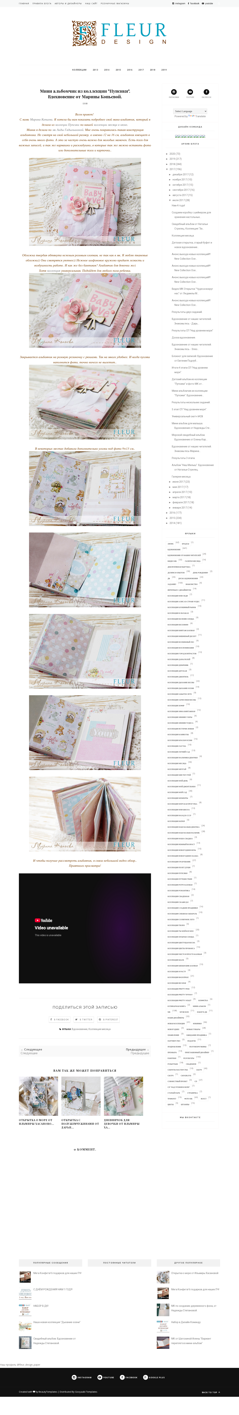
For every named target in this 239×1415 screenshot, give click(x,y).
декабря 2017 (180, 174)
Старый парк (174, 1093)
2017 (141, 70)
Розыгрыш (173, 1064)
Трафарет (172, 1099)
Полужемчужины (197, 1047)
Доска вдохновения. (184, 337)
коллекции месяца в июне (110, 124)
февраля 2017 (181, 502)
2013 (95, 70)
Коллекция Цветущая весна (181, 943)
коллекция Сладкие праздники (183, 908)
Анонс (171, 544)
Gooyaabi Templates (86, 1391)
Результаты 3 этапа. (183, 458)
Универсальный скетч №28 (187, 416)
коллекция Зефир (176, 706)
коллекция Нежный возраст (181, 844)
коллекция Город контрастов (182, 653)
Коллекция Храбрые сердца (181, 937)
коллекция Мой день (178, 781)
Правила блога (42, 3)
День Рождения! (200, 573)
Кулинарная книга (177, 1006)
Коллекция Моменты (178, 798)
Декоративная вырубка (179, 567)
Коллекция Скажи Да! (178, 902)
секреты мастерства (178, 1070)
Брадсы (185, 544)
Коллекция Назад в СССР (179, 815)
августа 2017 (180, 195)
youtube (190, 97)
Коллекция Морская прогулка (182, 804)
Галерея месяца (193, 561)
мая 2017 (178, 487)
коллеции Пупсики (67, 124)
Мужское (184, 1012)
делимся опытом (176, 573)
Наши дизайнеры (176, 1018)
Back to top (210, 1392)
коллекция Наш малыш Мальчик (184, 833)
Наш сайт (91, 3)
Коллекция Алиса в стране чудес (184, 601)
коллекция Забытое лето (180, 694)
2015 (118, 70)
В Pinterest (110, 1019)
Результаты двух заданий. (187, 312)
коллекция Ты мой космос (181, 931)
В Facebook (61, 1019)
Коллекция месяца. (183, 235)
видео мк (172, 561)
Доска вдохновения (188, 578)
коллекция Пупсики (177, 873)
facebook (206, 97)
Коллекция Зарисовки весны (182, 700)
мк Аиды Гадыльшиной (67, 130)
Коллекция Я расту (177, 971)
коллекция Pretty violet (179, 1000)
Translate (200, 116)
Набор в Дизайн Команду (186, 1322)
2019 (164, 70)
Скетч (199, 1070)
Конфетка (203, 1000)
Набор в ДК (202, 1012)
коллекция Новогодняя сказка (183, 856)
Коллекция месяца (100, 1029)
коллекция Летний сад (179, 752)
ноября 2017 (180, 179)
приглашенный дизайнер (197, 1052)
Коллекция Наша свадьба (180, 838)
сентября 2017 (181, 189)
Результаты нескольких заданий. (191, 402)
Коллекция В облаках (178, 613)
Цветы (171, 1104)
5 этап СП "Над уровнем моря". (189, 409)
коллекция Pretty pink (179, 989)
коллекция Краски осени (180, 740)
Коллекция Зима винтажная (181, 711)
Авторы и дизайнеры (68, 3)
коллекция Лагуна (177, 746)
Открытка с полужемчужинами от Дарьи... (80, 1123)
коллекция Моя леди (178, 596)
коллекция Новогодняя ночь (182, 850)
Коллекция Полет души (179, 867)
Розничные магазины (115, 3)
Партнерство (174, 1041)
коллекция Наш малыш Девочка (183, 827)
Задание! (172, 584)
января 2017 (180, 507)
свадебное (191, 1064)
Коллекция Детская (177, 671)
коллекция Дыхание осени (181, 688)
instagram (174, 97)
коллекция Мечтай (177, 769)
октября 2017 (180, 184)
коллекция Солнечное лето (181, 919)
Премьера (172, 1052)
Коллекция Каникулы (178, 734)
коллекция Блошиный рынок (182, 607)
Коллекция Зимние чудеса (180, 723)
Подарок (191, 1041)
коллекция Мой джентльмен (181, 786)
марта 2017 (179, 497)
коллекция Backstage (178, 977)
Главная (24, 3)
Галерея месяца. (181, 476)
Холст (203, 1099)
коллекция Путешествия (180, 879)
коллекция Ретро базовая (180, 885)
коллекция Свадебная (178, 896)
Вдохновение (79, 1029)
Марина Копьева (41, 119)
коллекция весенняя (178, 625)
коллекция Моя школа (179, 810)
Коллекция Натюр (176, 821)
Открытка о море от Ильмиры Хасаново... (36, 1121)
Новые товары (193, 1029)
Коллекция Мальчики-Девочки (183, 758)
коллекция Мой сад (177, 792)
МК (169, 1012)
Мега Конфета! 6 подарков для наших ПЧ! (57, 1273)
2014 (106, 70)
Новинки (197, 1023)
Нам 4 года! (178, 205)
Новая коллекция (176, 1023)
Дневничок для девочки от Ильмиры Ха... (122, 1123)
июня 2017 (179, 481)
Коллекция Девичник (178, 665)
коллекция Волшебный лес (181, 642)
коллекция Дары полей (179, 659)
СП (196, 1081)
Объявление (173, 1035)
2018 (152, 70)
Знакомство (191, 584)
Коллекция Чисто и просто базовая (185, 954)
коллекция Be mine (177, 983)
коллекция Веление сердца (181, 619)
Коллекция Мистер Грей (179, 775)
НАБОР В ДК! (40, 1305)
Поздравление (174, 1047)
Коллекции (79, 70)
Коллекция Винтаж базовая (181, 630)
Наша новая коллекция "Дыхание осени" (56, 1322)
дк (169, 578)
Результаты (188, 1058)
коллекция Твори (176, 925)
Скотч (171, 1075)
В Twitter (86, 1019)
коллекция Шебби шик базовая (183, 966)
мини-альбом (199, 1006)
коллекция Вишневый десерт (182, 636)
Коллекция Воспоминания (181, 648)
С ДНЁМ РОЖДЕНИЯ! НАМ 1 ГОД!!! (52, 1289)
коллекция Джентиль (178, 677)
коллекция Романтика (179, 890)
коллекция (54, 270)
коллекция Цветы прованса (181, 948)
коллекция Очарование (179, 862)
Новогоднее (173, 1029)
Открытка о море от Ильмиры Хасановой (194, 1273)
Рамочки (172, 1058)
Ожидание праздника (196, 1035)
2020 (172, 153)
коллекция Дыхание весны (181, 682)
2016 (129, 70)
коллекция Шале (176, 960)
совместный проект (177, 1081)
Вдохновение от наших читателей (184, 555)
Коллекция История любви (181, 729)
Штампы (185, 1104)
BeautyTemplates (48, 1391)
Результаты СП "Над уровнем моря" (192, 330)
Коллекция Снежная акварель (182, 914)
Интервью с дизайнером (179, 590)
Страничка (192, 1093)
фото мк (188, 1099)
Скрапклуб (186, 1075)
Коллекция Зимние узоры (180, 717)
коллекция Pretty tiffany (180, 995)
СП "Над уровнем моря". (179, 1087)
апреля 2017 (180, 492)
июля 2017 (179, 200)
